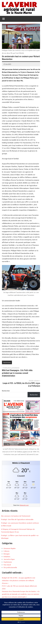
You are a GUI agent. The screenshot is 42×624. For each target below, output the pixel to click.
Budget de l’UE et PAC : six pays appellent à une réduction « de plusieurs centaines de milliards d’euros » (18, 580)
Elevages (7, 554)
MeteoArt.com (24, 505)
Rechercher (6, 391)
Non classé (7, 565)
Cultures (6, 551)
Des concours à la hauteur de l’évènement (15, 516)
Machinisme (7, 362)
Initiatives (7, 556)
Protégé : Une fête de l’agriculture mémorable (17, 519)
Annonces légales (10, 548)
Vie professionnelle (10, 567)
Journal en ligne (9, 559)
